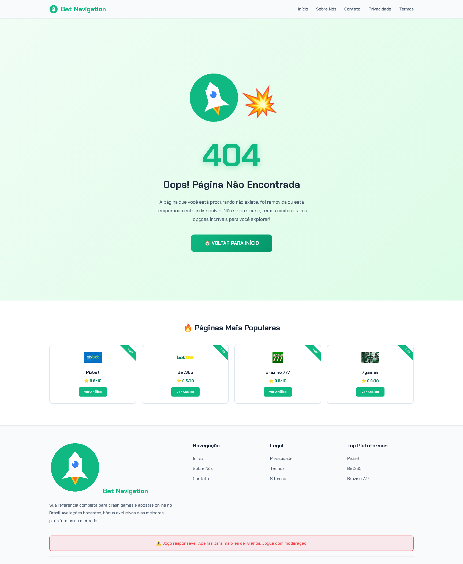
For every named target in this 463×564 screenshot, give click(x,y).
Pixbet (353, 458)
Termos (406, 9)
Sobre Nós (326, 9)
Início (303, 9)
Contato (352, 9)
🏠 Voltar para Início (231, 243)
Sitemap (278, 478)
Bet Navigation (83, 9)
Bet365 (354, 468)
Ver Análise (93, 392)
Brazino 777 (358, 478)
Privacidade (379, 9)
